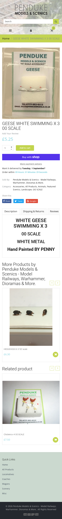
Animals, (42, 186)
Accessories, (19, 186)
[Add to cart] (55, 354)
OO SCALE (38, 189)
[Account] (31, 30)
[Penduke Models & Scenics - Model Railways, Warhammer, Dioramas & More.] (31, 9)
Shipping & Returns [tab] (33, 211)
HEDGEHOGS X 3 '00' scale (15, 349)
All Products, (31, 186)
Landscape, (26, 189)
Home (6, 38)
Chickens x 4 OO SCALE (14, 434)
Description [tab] (10, 211)
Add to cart (25, 148)
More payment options (31, 163)
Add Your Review (10, 133)
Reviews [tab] (54, 211)
